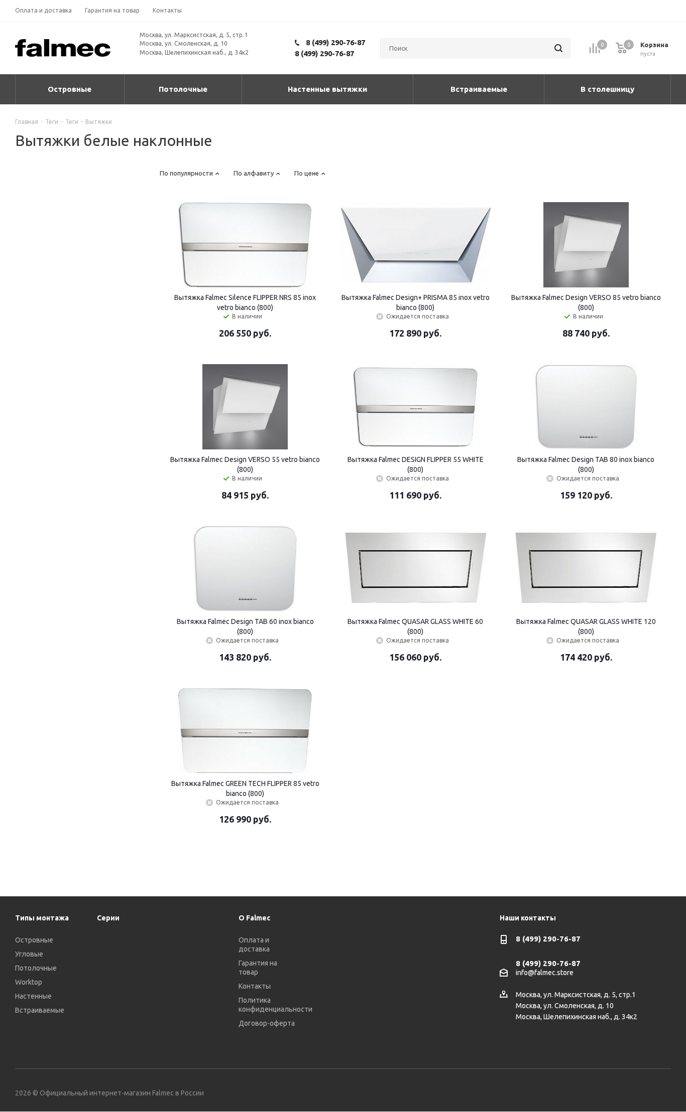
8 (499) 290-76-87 (335, 42)
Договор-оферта (267, 1023)
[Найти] (558, 48)
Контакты (255, 986)
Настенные (33, 996)
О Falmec (254, 918)
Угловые (29, 954)
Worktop (28, 982)
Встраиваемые (39, 1010)
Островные (34, 940)
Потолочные (36, 968)
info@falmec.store (545, 973)
